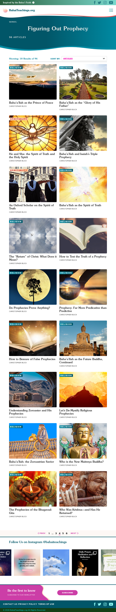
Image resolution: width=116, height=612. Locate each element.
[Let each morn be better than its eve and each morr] (57, 562)
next (74, 533)
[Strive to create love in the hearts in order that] (27, 562)
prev (42, 533)
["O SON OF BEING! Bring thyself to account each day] (86, 562)
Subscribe (67, 592)
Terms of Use (46, 604)
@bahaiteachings (55, 542)
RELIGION (16, 67)
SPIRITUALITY (18, 119)
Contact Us (10, 604)
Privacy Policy (27, 604)
